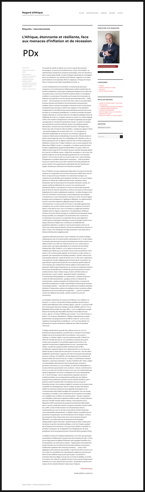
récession (30, 84)
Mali (33, 83)
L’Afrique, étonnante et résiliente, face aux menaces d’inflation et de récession (57, 39)
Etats (28, 79)
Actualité (112, 13)
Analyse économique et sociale (107, 87)
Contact (120, 13)
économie (30, 77)
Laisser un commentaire (28, 89)
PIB (36, 83)
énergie (24, 79)
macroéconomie (26, 83)
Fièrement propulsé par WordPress (42, 484)
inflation (29, 81)
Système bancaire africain (106, 91)
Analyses (104, 13)
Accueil (81, 13)
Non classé (102, 89)
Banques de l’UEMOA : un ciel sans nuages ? (110, 115)
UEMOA (29, 86)
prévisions (25, 84)
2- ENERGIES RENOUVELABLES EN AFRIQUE (111, 106)
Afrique (24, 74)
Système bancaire (92, 13)
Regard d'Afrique (32, 12)
